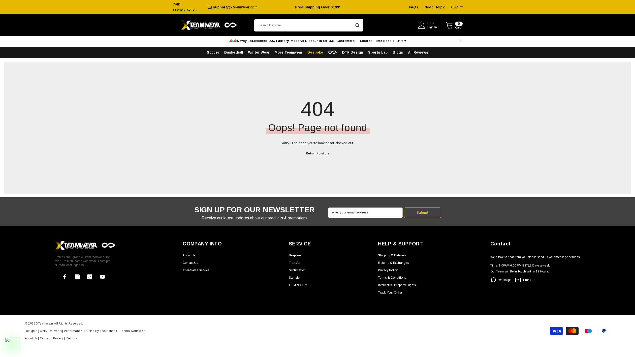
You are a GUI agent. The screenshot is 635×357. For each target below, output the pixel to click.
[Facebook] (64, 277)
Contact (45, 338)
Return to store (317, 153)
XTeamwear (44, 323)
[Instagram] (77, 277)
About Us (31, 338)
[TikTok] (90, 277)
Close (460, 41)
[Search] (308, 25)
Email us (529, 280)
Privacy (58, 338)
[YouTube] (102, 277)
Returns (71, 338)
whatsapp (505, 280)
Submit (422, 212)
